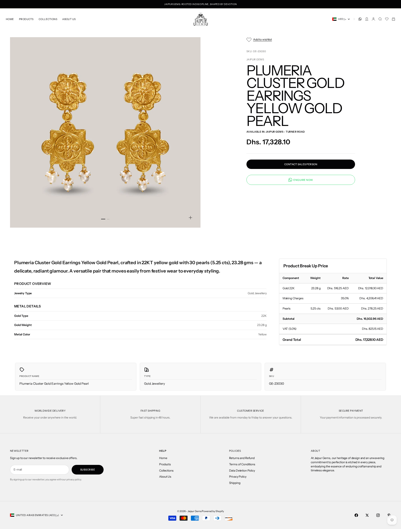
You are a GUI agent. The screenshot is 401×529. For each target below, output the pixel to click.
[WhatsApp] (360, 19)
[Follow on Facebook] (356, 515)
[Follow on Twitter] (367, 515)
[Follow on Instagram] (378, 515)
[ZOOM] (190, 217)
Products (26, 19)
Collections (48, 19)
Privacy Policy (237, 476)
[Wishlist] (386, 19)
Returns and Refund (242, 458)
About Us (69, 19)
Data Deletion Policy (242, 470)
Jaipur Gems (255, 59)
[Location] (366, 19)
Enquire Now (303, 179)
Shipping (234, 483)
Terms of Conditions (242, 464)
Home (10, 19)
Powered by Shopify (213, 511)
